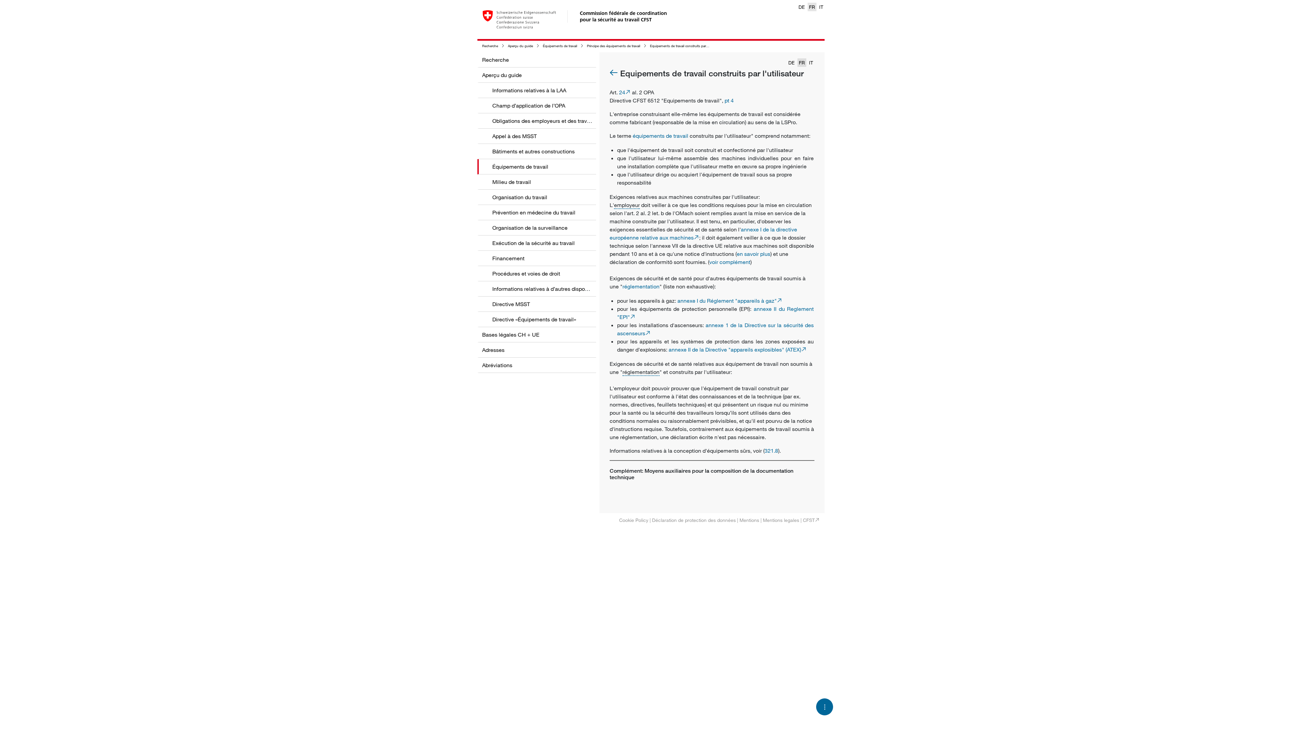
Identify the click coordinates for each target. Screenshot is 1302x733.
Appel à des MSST (514, 136)
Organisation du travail (519, 197)
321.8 (771, 450)
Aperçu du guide (520, 46)
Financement (508, 258)
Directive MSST (511, 304)
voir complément (729, 262)
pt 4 (729, 100)
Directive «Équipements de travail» (534, 319)
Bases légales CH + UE (510, 334)
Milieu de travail (511, 181)
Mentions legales (781, 520)
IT (821, 7)
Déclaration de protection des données (694, 520)
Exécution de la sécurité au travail (533, 243)
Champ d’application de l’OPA (528, 105)
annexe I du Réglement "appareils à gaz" (727, 300)
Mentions (749, 520)
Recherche (490, 46)
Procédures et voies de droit (526, 273)
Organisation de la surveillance (530, 227)
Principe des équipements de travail (613, 46)
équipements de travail (660, 135)
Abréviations (497, 365)
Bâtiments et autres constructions (533, 151)
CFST (809, 520)
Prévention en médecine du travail (533, 212)
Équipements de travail (560, 46)
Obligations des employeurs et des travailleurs (548, 120)
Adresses (493, 349)
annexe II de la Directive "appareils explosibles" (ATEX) (735, 349)
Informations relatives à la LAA (529, 90)
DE (801, 7)
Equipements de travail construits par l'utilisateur (686, 46)
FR (812, 7)
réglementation (641, 286)
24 (622, 92)
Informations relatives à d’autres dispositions (546, 288)
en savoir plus (753, 253)
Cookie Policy (633, 520)
